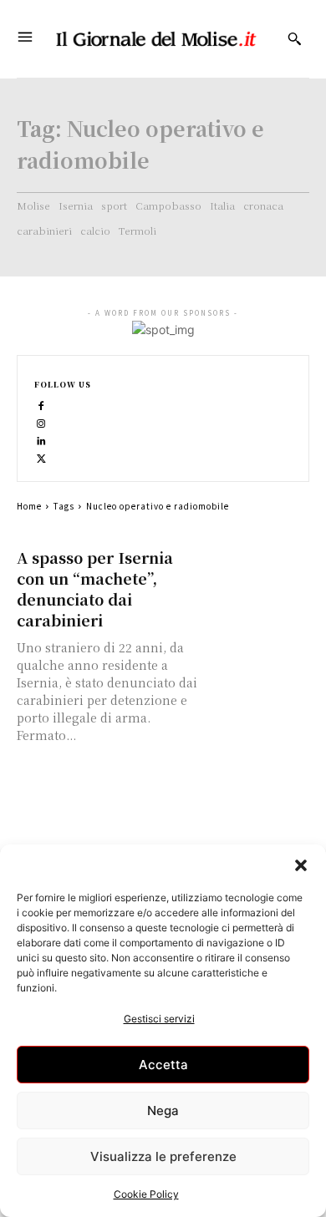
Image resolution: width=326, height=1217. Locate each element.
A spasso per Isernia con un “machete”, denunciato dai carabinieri (95, 588)
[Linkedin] (41, 440)
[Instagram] (41, 422)
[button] (301, 865)
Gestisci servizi (159, 1018)
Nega (163, 1110)
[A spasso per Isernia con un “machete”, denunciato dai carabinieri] (258, 572)
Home (29, 505)
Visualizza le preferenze (163, 1156)
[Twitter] (41, 457)
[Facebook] (41, 405)
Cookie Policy (146, 1194)
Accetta (163, 1064)
